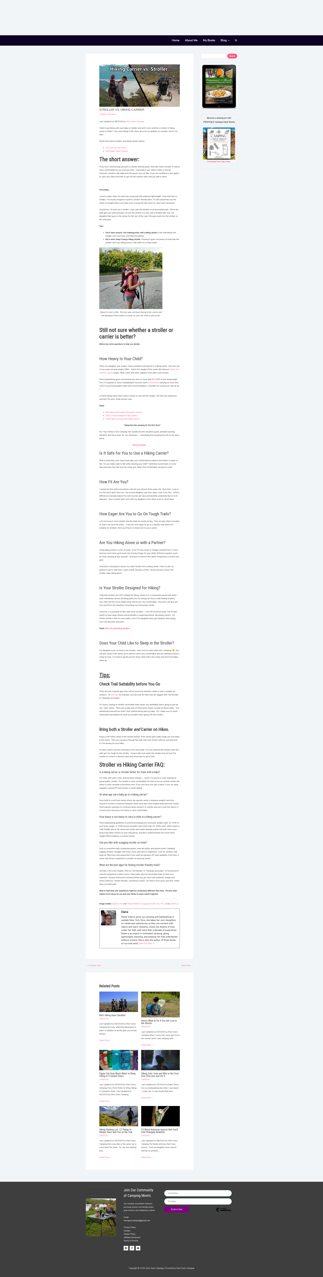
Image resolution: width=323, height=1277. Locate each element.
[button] (228, 40)
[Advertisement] (75, 17)
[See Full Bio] (153, 943)
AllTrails (114, 694)
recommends (153, 382)
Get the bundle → (123, 445)
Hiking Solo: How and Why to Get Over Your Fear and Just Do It (160, 1075)
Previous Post (93, 965)
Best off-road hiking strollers (117, 628)
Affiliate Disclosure (132, 1237)
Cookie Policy (129, 1234)
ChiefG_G (174, 903)
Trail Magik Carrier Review (116, 151)
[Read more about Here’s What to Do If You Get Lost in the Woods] (160, 1004)
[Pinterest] (132, 1248)
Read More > (105, 1040)
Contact (127, 1230)
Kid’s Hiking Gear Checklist (112, 1015)
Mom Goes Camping (135, 121)
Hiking (103, 114)
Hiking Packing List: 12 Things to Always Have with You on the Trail (115, 1131)
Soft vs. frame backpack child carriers (121, 415)
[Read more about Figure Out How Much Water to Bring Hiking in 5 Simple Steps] (118, 1059)
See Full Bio (145, 943)
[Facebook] (126, 1248)
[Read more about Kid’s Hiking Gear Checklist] (118, 1001)
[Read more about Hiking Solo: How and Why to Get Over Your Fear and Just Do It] (160, 1059)
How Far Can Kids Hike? (116, 147)
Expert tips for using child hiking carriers (122, 419)
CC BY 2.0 (162, 903)
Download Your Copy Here (218, 161)
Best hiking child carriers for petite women (123, 412)
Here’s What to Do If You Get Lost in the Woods (159, 1022)
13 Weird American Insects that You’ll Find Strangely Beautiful (159, 1131)
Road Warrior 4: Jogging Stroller (142, 903)
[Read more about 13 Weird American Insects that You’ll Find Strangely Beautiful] (160, 1116)
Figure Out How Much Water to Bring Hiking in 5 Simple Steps (117, 1075)
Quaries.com (117, 903)
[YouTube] (138, 1248)
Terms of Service (131, 1240)
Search (232, 56)
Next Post (187, 965)
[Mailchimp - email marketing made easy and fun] (223, 1211)
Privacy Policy (130, 1227)
